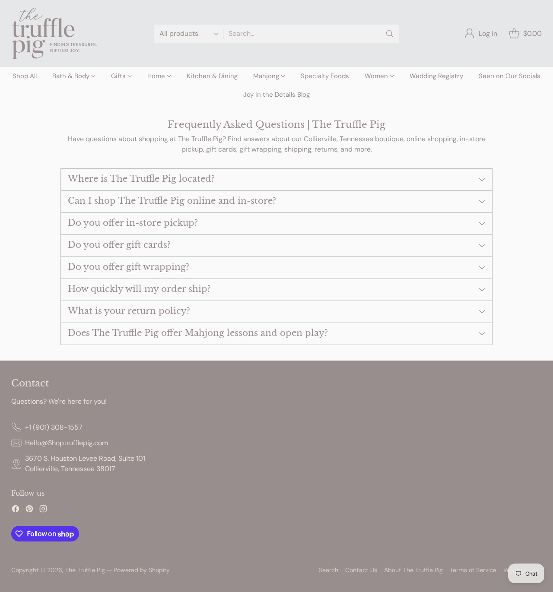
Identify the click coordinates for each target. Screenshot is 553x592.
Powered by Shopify (142, 570)
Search (328, 570)
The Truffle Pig (85, 570)
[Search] (389, 34)
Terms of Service (473, 570)
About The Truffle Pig (413, 570)
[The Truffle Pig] (54, 33)
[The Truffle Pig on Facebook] (15, 510)
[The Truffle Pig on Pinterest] (29, 510)
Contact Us (361, 570)
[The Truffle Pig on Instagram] (43, 510)
